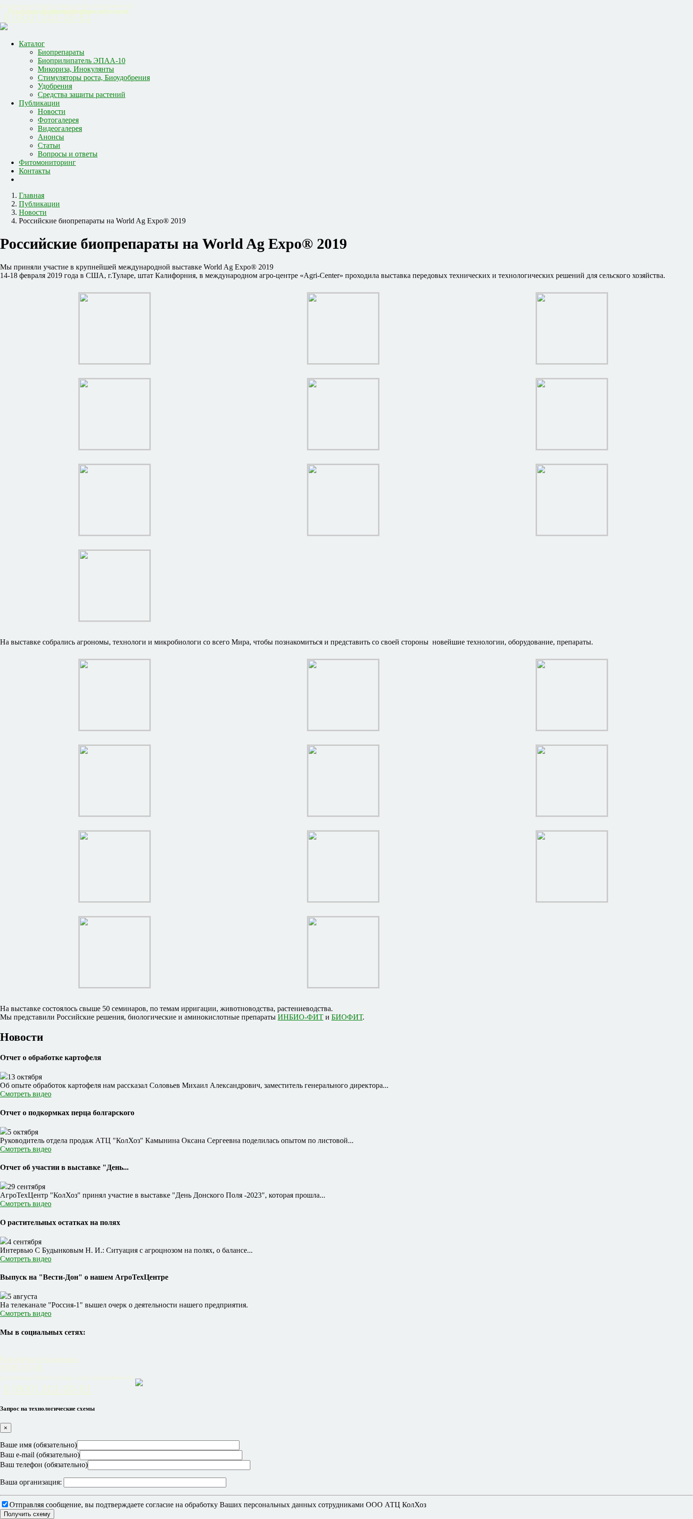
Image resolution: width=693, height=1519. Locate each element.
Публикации (39, 103)
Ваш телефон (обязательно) (44, 1465)
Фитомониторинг (47, 162)
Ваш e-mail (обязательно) (40, 1455)
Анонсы (51, 137)
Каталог (32, 44)
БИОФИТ (347, 1017)
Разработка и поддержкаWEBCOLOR (39, 1363)
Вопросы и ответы (68, 154)
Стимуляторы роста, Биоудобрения (94, 78)
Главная (31, 195)
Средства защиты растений (81, 94)
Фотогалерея (58, 120)
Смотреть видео (25, 1094)
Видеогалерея (60, 128)
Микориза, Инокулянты (76, 69)
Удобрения (55, 86)
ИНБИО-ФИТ (300, 1017)
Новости (52, 111)
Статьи (49, 145)
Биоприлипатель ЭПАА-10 (81, 61)
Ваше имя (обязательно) (38, 1445)
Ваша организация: (32, 1482)
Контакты (34, 171)
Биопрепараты (61, 52)
